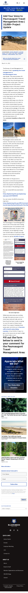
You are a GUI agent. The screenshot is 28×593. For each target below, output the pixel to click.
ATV (7, 53)
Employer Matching (8, 546)
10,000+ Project (14, 52)
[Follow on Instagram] (10, 530)
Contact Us (6, 553)
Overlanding (11, 54)
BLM (10, 53)
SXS (17, 54)
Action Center (7, 539)
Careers (6, 577)
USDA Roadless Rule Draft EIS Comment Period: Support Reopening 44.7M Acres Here (13, 459)
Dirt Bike (14, 53)
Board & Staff (7, 567)
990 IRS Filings (7, 574)
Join (5, 550)
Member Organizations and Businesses (13, 570)
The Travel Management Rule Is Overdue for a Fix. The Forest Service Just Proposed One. (14, 415)
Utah (20, 54)
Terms (13, 493)
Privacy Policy (20, 586)
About (5, 563)
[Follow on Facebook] (14, 530)
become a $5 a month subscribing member (13, 329)
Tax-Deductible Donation (14, 386)
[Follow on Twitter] (17, 530)
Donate (5, 542)
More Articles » (6, 466)
